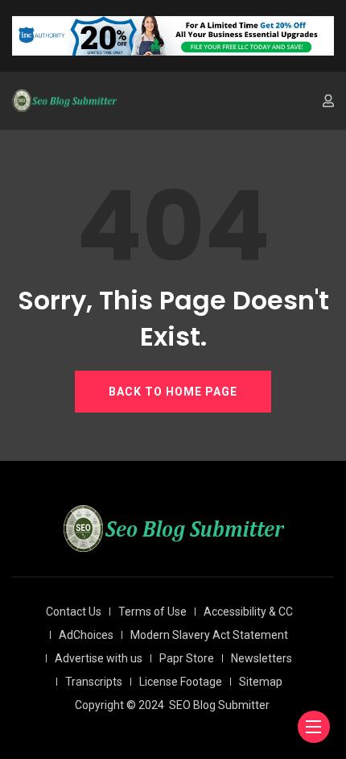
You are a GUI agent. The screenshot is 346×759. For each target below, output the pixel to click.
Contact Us (73, 611)
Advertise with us (98, 658)
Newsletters (261, 658)
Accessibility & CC (248, 611)
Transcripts (93, 681)
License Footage (180, 681)
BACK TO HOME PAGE (173, 391)
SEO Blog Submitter (219, 705)
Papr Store (186, 658)
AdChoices (86, 634)
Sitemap (260, 681)
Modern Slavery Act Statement (209, 634)
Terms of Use (152, 611)
